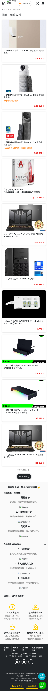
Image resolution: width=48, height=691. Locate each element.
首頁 (4, 9)
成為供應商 (32, 686)
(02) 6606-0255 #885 (27, 654)
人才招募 (25, 649)
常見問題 (6, 649)
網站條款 (15, 649)
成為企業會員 (16, 686)
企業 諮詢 (42, 676)
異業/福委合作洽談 (37, 649)
